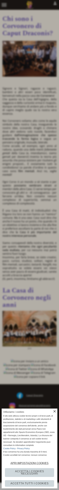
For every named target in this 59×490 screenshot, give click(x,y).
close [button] (55, 411)
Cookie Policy (9, 448)
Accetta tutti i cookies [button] (29, 483)
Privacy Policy (23, 448)
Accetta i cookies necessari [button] (29, 472)
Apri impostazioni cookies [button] (29, 463)
